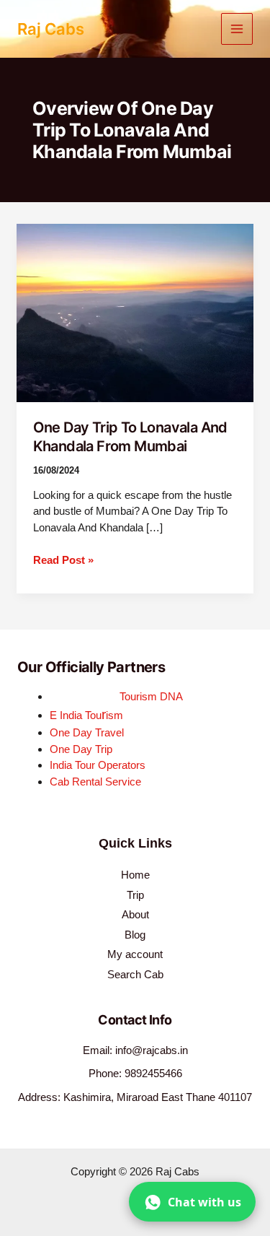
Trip (135, 895)
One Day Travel (87, 732)
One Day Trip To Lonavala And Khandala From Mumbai (130, 437)
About (135, 914)
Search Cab (135, 974)
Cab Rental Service (95, 781)
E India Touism (86, 715)
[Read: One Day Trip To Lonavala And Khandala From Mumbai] (135, 311)
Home (135, 875)
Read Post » (63, 559)
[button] (192, 1202)
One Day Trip (81, 749)
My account (135, 954)
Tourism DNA (151, 696)
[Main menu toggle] (237, 29)
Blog (135, 934)
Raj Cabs (50, 28)
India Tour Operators (97, 765)
